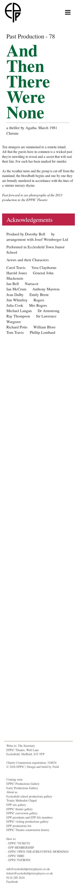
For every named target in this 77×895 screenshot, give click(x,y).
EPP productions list (18, 826)
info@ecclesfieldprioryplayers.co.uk (28, 869)
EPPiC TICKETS (19, 843)
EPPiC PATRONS (19, 860)
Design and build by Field (43, 767)
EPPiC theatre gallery (19, 809)
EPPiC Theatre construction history (27, 830)
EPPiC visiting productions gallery (27, 821)
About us (11, 792)
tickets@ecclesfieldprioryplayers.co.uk (29, 873)
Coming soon (14, 779)
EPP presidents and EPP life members (29, 817)
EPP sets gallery (16, 805)
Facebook (12, 882)
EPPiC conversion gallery (22, 813)
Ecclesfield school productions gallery (29, 796)
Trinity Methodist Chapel (21, 800)
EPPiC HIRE (16, 856)
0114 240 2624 (15, 877)
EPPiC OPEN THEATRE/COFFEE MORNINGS (38, 851)
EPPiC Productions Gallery (23, 784)
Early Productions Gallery (22, 788)
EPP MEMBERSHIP (21, 847)
